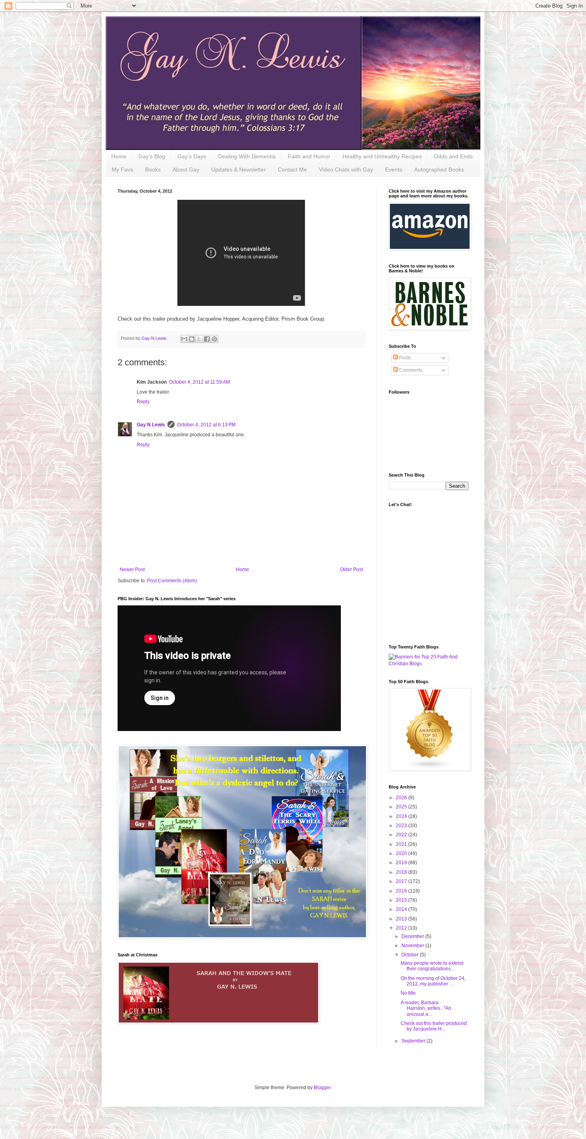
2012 (402, 928)
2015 (402, 900)
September (414, 1041)
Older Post (351, 569)
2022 (402, 835)
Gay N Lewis (151, 425)
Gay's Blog (151, 156)
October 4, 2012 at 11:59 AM (199, 382)
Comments (410, 370)
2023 (402, 825)
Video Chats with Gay (346, 169)
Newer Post (132, 569)
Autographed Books (439, 169)
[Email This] (184, 339)
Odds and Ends (453, 156)
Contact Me (292, 169)
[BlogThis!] (192, 339)
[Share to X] (199, 339)
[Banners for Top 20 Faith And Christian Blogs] (428, 663)
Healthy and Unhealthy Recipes (382, 156)
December (413, 936)
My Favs (122, 169)
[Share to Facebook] (207, 339)
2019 (402, 862)
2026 (402, 797)
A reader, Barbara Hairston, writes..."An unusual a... (426, 1008)
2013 (402, 919)
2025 (402, 807)
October (410, 955)
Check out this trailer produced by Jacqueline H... (434, 1026)
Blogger (322, 1087)
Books (153, 169)
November (413, 945)
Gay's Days (191, 156)
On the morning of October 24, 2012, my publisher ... (433, 981)
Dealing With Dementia (247, 156)
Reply (143, 401)
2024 (402, 816)
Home (118, 156)
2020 (402, 853)
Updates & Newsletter (238, 169)
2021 (402, 844)
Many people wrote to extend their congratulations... (432, 966)
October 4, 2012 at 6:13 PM (206, 425)
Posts (404, 358)
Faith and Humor (309, 156)
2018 (402, 872)
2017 (402, 881)
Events (393, 169)
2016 (402, 891)
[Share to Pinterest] (214, 339)
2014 (402, 909)
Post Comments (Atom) (172, 580)
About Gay (186, 169)
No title (408, 993)
